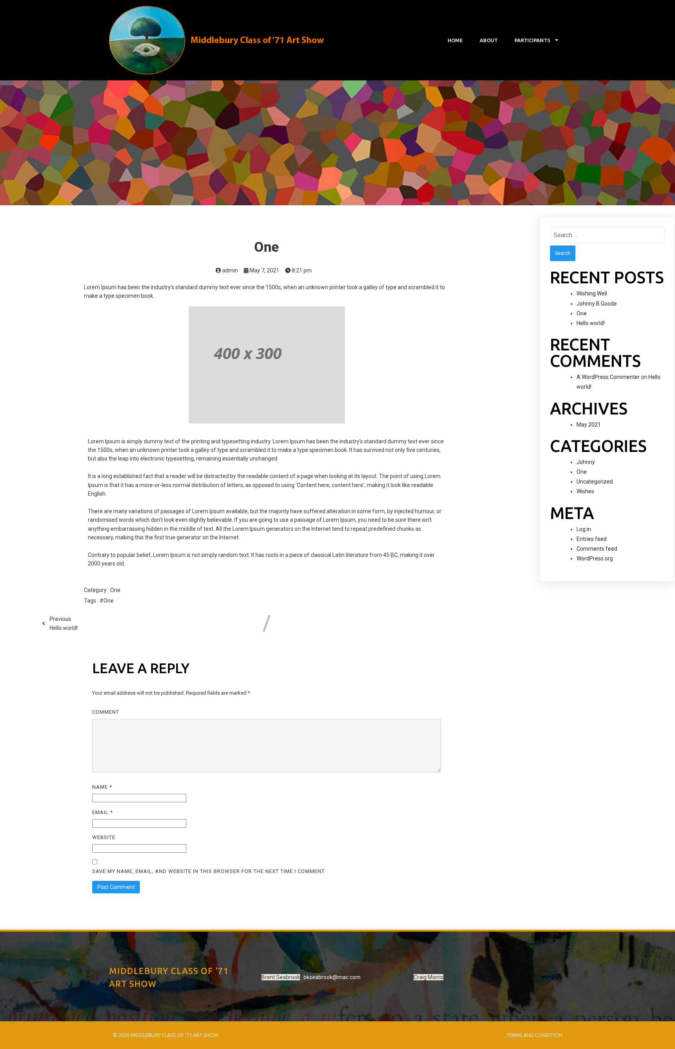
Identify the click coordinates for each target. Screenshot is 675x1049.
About (489, 40)
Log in (584, 529)
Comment (105, 712)
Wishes (585, 491)
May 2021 (589, 424)
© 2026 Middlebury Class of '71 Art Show (165, 1035)
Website (103, 837)
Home (455, 40)
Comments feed (597, 549)
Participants (532, 40)
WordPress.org (595, 558)
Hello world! (591, 323)
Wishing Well (592, 293)
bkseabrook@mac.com (332, 977)
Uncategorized (595, 481)
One (115, 590)
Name (102, 787)
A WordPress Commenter (608, 377)
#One (107, 600)
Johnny (586, 462)
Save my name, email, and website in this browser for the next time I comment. (209, 871)
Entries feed (592, 539)
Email (102, 812)
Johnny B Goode (597, 303)
